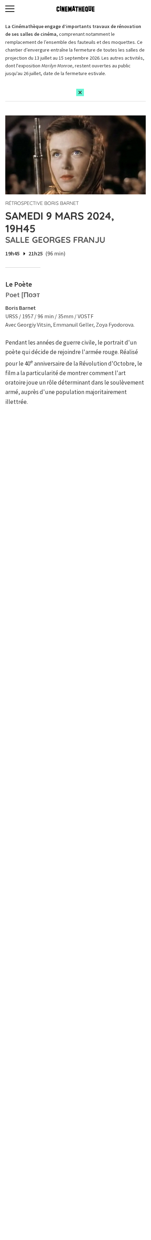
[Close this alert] (80, 92)
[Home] (75, 8)
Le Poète (18, 284)
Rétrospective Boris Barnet (42, 203)
